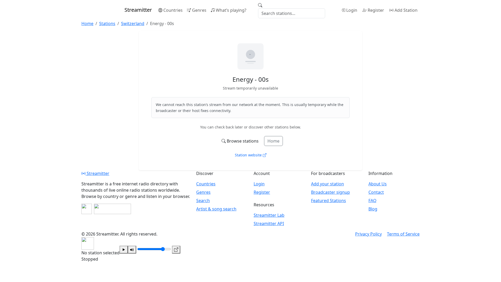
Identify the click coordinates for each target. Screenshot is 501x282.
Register (376, 10)
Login (351, 10)
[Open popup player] (176, 250)
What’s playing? (231, 10)
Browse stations (243, 141)
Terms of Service (403, 234)
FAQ (372, 200)
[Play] (124, 250)
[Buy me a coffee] (112, 209)
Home (273, 141)
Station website (249, 154)
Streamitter (97, 173)
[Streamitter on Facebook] (86, 209)
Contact (376, 192)
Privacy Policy (368, 234)
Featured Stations (328, 200)
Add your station (327, 184)
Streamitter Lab (269, 215)
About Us (377, 184)
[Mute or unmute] (132, 250)
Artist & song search (216, 209)
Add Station (406, 10)
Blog (372, 209)
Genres (199, 10)
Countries (173, 10)
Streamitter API (269, 223)
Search (203, 200)
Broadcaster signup (330, 192)
